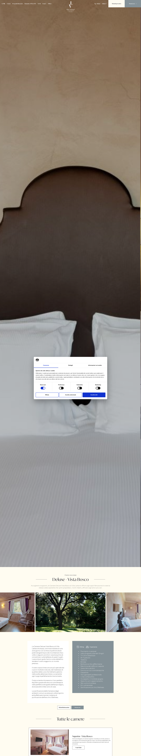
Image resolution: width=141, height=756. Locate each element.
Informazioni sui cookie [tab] (95, 365)
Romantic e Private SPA (30, 3)
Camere (9, 3)
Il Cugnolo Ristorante (17, 3)
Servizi (39, 3)
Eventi (44, 3)
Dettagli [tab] (70, 365)
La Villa (3, 3)
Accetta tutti (93, 395)
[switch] (61, 388)
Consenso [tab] (46, 365)
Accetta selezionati (70, 395)
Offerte (49, 3)
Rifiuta (47, 395)
